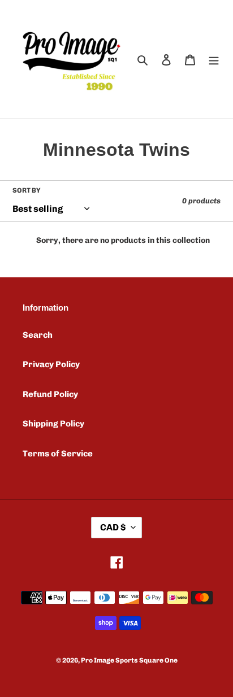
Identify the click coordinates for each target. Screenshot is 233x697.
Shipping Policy (53, 424)
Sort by (26, 190)
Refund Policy (50, 394)
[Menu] (214, 59)
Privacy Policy (51, 364)
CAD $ (113, 527)
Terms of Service (58, 453)
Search (38, 335)
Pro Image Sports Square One (129, 660)
